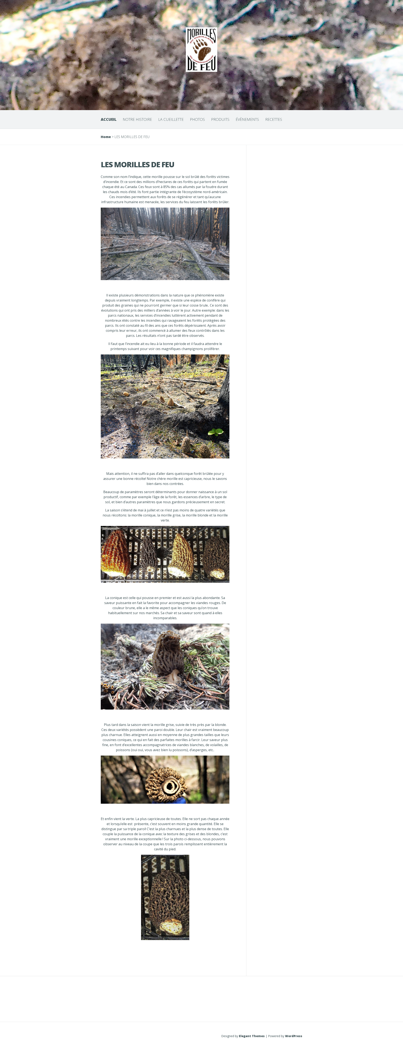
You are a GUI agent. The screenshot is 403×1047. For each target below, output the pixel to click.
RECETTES (273, 119)
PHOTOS (197, 119)
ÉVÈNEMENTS (247, 119)
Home (106, 136)
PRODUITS (220, 119)
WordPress (293, 1036)
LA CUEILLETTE (171, 119)
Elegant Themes (252, 1036)
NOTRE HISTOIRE (137, 119)
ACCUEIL (108, 119)
